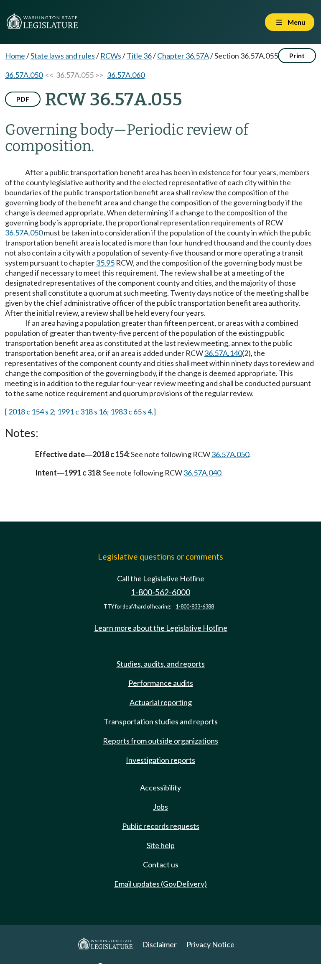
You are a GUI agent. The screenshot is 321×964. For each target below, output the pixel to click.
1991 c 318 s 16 (82, 411)
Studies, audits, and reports (161, 663)
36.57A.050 (24, 74)
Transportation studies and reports (161, 721)
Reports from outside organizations (160, 740)
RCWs (110, 55)
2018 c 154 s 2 (31, 411)
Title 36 (139, 55)
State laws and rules (63, 55)
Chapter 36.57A (183, 55)
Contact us (160, 864)
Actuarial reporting (161, 702)
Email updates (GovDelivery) (160, 883)
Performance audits (160, 683)
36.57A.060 (126, 74)
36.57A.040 (202, 472)
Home (15, 55)
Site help (161, 845)
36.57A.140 (223, 353)
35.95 (105, 262)
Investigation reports (160, 760)
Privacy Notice (210, 944)
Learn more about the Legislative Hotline (160, 627)
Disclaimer (159, 944)
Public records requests (160, 826)
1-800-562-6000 (160, 592)
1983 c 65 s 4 (131, 411)
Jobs (160, 806)
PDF (22, 99)
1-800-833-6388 (195, 606)
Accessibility (160, 787)
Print (297, 55)
